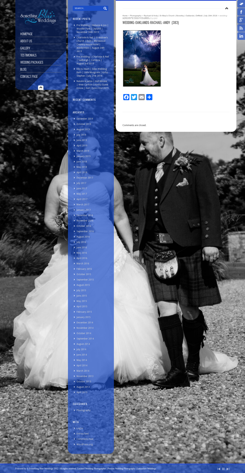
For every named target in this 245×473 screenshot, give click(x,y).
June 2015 (82, 295)
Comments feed (85, 439)
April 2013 (82, 392)
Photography (135, 16)
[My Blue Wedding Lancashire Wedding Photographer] (38, 23)
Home (125, 16)
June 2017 (82, 188)
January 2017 (84, 210)
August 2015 (83, 285)
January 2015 (84, 317)
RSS (241, 28)
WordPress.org (85, 444)
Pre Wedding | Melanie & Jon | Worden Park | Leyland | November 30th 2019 (93, 29)
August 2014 (83, 344)
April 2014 (82, 365)
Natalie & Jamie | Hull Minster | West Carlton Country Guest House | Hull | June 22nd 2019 (93, 84)
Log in (80, 428)
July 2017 (81, 183)
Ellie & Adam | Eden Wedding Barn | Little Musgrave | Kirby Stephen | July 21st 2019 (92, 72)
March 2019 (83, 151)
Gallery (25, 48)
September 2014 (85, 338)
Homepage (26, 33)
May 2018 (82, 167)
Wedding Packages (31, 62)
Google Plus (241, 20)
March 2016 (83, 263)
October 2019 (84, 124)
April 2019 (82, 145)
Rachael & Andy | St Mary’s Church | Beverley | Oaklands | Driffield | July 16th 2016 (180, 16)
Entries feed (83, 433)
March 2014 (83, 371)
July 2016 (81, 242)
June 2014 (82, 354)
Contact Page (29, 76)
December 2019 (85, 118)
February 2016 (84, 269)
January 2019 (84, 156)
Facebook (241, 12)
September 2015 (85, 279)
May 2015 (82, 301)
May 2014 (82, 360)
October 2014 (84, 333)
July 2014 (81, 349)
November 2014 (85, 328)
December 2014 (85, 322)
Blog (23, 69)
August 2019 (83, 129)
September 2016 (85, 231)
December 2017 (85, 177)
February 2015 (84, 312)
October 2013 (84, 381)
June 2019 (82, 140)
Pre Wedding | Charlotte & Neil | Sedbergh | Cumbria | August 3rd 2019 (93, 60)
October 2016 (84, 226)
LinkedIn (241, 36)
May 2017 (82, 194)
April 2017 (82, 199)
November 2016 (85, 220)
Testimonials (28, 55)
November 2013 (85, 376)
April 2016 (82, 258)
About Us (26, 41)
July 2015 (81, 290)
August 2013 (83, 387)
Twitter (241, 4)
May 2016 (82, 253)
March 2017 (83, 204)
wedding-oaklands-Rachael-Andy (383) (150, 22)
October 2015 (84, 274)
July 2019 (81, 135)
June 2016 (82, 247)
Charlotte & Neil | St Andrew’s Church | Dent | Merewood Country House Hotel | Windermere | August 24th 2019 (92, 44)
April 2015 (82, 306)
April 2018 (82, 172)
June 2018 (82, 161)
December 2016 (85, 215)
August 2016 (83, 236)
